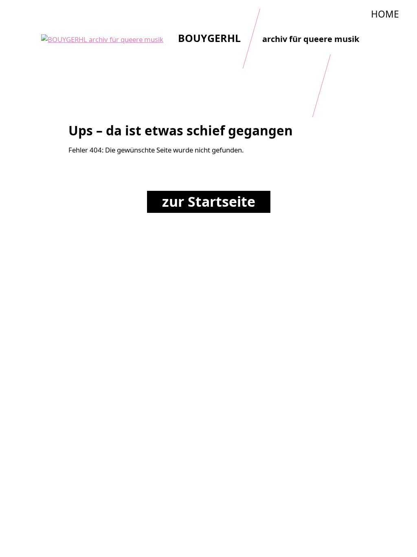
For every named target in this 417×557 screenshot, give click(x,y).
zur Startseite (208, 201)
